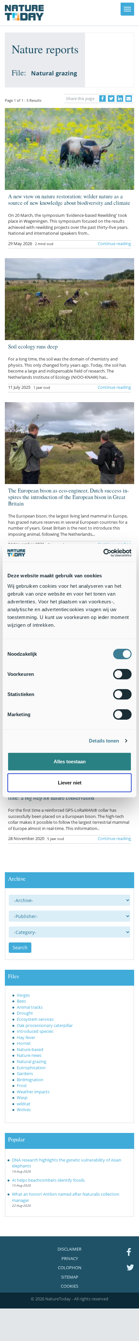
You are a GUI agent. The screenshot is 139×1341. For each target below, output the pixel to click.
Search (20, 947)
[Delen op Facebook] (102, 98)
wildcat (23, 1104)
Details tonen (104, 740)
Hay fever (26, 1037)
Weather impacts (33, 1092)
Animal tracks (30, 1007)
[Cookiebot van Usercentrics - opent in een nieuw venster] (103, 552)
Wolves (24, 1109)
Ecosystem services (35, 1019)
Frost (22, 1085)
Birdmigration (30, 1080)
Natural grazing (31, 1061)
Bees (21, 1001)
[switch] (122, 674)
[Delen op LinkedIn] (120, 98)
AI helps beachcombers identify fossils (48, 1180)
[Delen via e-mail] (128, 98)
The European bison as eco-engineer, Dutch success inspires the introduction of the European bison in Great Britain (68, 497)
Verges (23, 995)
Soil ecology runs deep (33, 346)
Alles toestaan (70, 761)
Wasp (22, 1097)
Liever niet (69, 782)
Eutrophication (31, 1068)
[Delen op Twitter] (111, 98)
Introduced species (35, 1031)
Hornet (24, 1043)
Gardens (25, 1073)
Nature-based (30, 1049)
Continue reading (114, 243)
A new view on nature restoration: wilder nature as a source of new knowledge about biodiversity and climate (69, 199)
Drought (25, 1013)
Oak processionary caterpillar (45, 1025)
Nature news (29, 1055)
